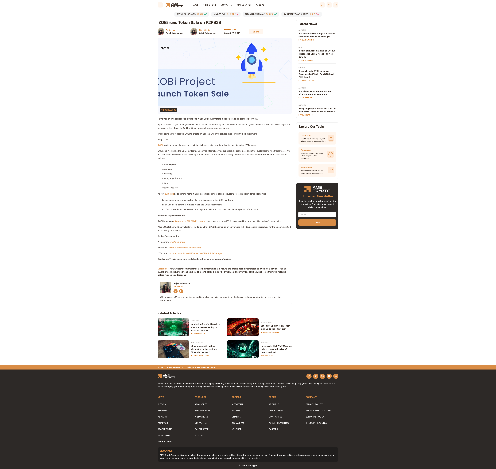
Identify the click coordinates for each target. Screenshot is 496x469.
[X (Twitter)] (175, 291)
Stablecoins (165, 429)
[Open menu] (160, 5)
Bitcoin (302, 68)
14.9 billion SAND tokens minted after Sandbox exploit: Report (315, 93)
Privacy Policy (314, 404)
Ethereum (163, 410)
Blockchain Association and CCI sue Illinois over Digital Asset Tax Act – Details (317, 53)
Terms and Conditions (319, 410)
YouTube (236, 429)
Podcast (260, 5)
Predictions (209, 5)
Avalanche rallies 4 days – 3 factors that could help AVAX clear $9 (317, 35)
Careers (273, 429)
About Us (274, 404)
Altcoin (302, 30)
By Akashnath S (198, 334)
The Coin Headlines (316, 423)
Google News (266, 322)
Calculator (244, 5)
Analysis (195, 321)
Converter (227, 5)
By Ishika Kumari (306, 60)
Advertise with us (279, 423)
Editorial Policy (315, 416)
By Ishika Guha (267, 356)
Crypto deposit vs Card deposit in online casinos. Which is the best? (204, 349)
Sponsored (201, 404)
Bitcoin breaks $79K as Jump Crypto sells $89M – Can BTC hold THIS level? (316, 74)
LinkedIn (236, 416)
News (195, 5)
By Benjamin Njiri (306, 98)
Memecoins (164, 435)
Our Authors (276, 410)
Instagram (238, 423)
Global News (165, 441)
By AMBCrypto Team (270, 332)
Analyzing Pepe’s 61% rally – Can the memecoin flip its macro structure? (205, 327)
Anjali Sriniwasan (174, 33)
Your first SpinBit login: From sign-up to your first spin (275, 327)
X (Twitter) (238, 404)
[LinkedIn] (181, 291)
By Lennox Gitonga (307, 81)
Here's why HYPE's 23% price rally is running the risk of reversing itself (276, 349)
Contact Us (275, 416)
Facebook (237, 410)
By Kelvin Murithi (306, 40)
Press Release (202, 410)
